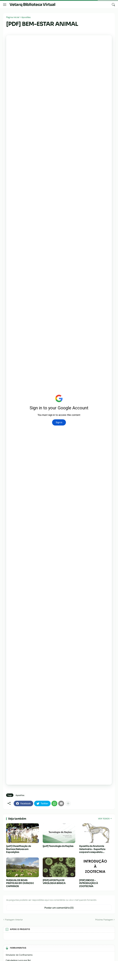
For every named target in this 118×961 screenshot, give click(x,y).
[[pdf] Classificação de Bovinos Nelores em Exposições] (22, 833)
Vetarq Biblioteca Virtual (32, 4)
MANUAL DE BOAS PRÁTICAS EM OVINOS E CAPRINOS (20, 883)
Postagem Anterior (14, 919)
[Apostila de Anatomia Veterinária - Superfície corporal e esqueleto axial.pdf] (95, 833)
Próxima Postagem (104, 919)
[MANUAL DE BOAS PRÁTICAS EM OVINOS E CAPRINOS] (22, 867)
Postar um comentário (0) (59, 907)
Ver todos (104, 818)
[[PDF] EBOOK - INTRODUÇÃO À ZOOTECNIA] (95, 867)
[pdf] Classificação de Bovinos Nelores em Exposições (18, 849)
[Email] (61, 803)
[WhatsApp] (54, 803)
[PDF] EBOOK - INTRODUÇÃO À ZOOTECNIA (88, 883)
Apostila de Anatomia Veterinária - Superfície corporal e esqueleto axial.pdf (92, 849)
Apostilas (26, 17)
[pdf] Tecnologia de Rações (58, 846)
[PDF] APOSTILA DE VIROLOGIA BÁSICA (54, 882)
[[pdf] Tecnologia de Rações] (59, 833)
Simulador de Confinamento (19, 954)
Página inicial (12, 17)
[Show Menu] (5, 4)
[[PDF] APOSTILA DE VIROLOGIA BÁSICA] (59, 867)
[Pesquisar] (113, 4)
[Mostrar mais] (68, 803)
